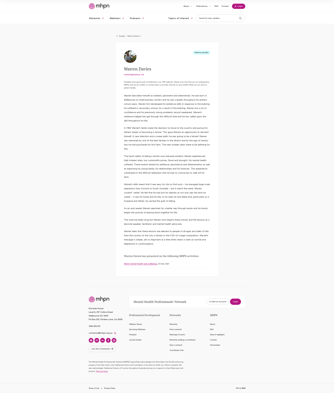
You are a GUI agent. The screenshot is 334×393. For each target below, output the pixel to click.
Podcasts (132, 335)
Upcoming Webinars (137, 329)
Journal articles (135, 340)
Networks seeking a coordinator (183, 340)
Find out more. (102, 371)
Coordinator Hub (177, 350)
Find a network (176, 329)
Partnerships (215, 345)
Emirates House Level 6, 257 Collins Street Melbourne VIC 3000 (101, 312)
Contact (225, 6)
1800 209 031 (94, 326)
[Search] (240, 18)
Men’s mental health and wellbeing (140, 264)
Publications (202, 6)
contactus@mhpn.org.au (100, 333)
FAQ (216, 6)
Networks (173, 324)
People (122, 36)
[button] (97, 18)
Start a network (176, 345)
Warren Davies (133, 36)
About (186, 6)
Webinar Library (135, 324)
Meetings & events (177, 335)
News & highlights (217, 335)
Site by (240, 388)
